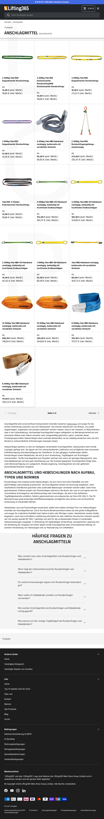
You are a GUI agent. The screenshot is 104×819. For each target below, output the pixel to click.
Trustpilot (6, 639)
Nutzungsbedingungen (14, 744)
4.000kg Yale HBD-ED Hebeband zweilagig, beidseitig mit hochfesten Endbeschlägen (52, 205)
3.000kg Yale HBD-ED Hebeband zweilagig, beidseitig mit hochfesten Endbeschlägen (86, 205)
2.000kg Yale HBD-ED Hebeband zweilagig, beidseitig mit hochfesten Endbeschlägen (17, 265)
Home (6, 684)
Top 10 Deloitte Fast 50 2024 (17, 689)
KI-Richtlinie (9, 739)
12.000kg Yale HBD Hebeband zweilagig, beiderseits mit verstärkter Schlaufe (15, 326)
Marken (10, 60)
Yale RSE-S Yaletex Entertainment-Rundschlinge (15, 203)
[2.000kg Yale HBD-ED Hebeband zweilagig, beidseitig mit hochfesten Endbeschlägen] (17, 242)
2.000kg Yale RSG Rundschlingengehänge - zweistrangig (83, 144)
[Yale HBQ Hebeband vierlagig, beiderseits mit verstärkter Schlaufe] (86, 242)
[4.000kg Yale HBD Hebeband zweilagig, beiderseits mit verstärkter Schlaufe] (52, 121)
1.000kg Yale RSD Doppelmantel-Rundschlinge (15, 142)
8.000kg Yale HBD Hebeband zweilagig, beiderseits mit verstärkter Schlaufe (85, 326)
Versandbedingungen (13, 759)
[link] (20, 413)
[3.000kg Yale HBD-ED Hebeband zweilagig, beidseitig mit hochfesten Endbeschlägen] (86, 182)
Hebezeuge (72, 424)
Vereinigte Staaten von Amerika (18, 669)
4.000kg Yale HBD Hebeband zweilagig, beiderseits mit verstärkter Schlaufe (50, 144)
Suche (7, 719)
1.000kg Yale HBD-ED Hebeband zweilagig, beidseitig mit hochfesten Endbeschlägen (51, 265)
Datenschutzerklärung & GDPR (17, 734)
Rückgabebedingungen (14, 749)
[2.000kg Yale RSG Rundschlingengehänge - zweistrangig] (86, 121)
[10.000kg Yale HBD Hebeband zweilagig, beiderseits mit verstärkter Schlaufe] (52, 303)
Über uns (8, 694)
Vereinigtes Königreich (14, 664)
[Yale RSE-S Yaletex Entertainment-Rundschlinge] (17, 182)
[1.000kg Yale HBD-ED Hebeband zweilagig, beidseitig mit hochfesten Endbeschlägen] (52, 242)
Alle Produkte (10, 709)
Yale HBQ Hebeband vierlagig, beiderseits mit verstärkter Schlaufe (85, 265)
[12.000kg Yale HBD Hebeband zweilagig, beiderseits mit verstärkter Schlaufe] (17, 303)
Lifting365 (13, 806)
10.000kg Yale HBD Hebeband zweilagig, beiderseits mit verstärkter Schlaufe (50, 326)
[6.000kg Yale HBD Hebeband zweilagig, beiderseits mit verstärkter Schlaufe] (17, 363)
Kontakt (7, 699)
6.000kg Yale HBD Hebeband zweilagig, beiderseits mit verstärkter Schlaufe (15, 386)
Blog (6, 714)
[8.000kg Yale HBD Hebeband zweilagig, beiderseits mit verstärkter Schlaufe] (86, 303)
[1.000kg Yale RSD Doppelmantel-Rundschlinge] (17, 121)
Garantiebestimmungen (14, 754)
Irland (6, 659)
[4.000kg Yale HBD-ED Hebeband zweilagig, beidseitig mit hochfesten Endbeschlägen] (52, 182)
